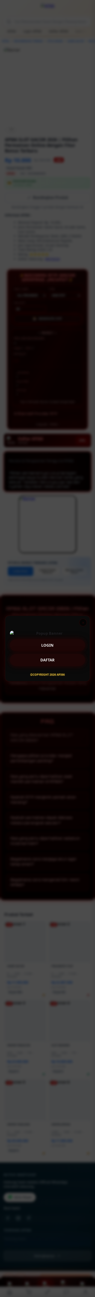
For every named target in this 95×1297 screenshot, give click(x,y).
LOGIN (47, 643)
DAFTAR (47, 658)
